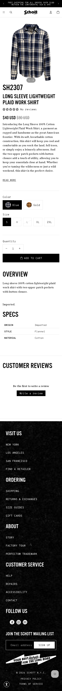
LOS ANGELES (15, 452)
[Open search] (11, 12)
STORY (10, 537)
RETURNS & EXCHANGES (21, 499)
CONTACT (11, 600)
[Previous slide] (3, 3)
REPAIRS (11, 584)
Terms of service (31, 684)
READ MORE (9, 180)
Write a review (31, 393)
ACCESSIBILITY (16, 592)
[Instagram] (18, 622)
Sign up (44, 645)
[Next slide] (58, 3)
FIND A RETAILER (18, 469)
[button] (11, 109)
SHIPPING (12, 491)
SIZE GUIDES (15, 507)
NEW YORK (12, 444)
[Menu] (4, 12)
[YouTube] (25, 622)
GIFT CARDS (14, 515)
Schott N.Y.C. (36, 672)
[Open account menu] (50, 12)
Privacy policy (31, 678)
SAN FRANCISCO (16, 461)
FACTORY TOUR (16, 545)
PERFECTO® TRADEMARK (21, 554)
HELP (9, 575)
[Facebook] (12, 622)
